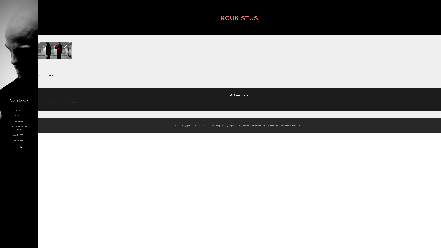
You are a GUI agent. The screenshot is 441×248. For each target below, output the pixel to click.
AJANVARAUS (19, 135)
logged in (59, 103)
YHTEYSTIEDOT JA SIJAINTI (19, 128)
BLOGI (19, 110)
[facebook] (16, 147)
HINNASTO (19, 121)
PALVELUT (19, 116)
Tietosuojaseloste (258, 126)
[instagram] (21, 147)
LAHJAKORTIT (19, 140)
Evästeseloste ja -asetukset (278, 126)
